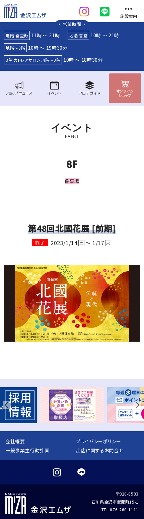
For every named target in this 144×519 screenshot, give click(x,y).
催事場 (72, 181)
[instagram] (84, 10)
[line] (105, 10)
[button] (8, 405)
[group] (72, 405)
